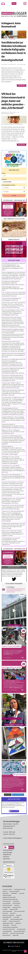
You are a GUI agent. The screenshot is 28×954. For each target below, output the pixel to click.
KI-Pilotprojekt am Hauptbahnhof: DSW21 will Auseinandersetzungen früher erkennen (13, 282)
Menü (14, 3)
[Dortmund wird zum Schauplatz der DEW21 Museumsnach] (14, 710)
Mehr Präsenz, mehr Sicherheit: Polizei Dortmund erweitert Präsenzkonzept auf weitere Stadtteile (13, 493)
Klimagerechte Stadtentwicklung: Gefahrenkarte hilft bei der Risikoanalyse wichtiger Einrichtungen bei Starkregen (13, 349)
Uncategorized (21, 929)
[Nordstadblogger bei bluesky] (8, 946)
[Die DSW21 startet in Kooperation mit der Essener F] (14, 610)
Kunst (5, 913)
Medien (12, 913)
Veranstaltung (7, 931)
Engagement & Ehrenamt (9, 897)
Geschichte (16, 903)
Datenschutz (6, 858)
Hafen (16, 905)
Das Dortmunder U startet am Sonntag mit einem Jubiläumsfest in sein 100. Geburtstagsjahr (12, 518)
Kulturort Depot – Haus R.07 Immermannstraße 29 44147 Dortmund (10, 826)
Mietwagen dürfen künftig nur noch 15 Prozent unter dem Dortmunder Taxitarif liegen (13, 452)
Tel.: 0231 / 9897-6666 (9, 832)
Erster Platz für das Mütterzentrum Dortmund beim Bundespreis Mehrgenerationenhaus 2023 (13, 325)
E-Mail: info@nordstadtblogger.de (12, 838)
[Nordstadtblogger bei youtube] (17, 946)
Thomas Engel (22, 64)
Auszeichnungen (7, 852)
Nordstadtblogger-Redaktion (7, 113)
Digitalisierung (7, 895)
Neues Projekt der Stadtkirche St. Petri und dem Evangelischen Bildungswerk (13, 461)
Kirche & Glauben (7, 911)
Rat (5, 921)
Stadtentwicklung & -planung (10, 927)
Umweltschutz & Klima (9, 929)
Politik (16, 917)
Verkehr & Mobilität (19, 931)
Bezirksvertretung (14, 891)
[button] (14, 160)
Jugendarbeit (17, 907)
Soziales (6, 925)
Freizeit (16, 901)
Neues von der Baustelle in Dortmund (13, 295)
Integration (6, 907)
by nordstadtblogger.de (16, 950)
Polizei (5, 919)
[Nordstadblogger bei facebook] (10, 946)
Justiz (5, 909)
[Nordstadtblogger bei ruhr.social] (15, 946)
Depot (21, 893)
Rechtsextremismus (14, 921)
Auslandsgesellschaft (19, 889)
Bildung (6, 893)
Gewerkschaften (7, 905)
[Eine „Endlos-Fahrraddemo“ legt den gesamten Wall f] (14, 643)
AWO (5, 891)
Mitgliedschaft (7, 854)
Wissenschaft (7, 935)
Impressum (6, 856)
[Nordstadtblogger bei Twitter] (12, 946)
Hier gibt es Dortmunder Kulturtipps (13, 306)
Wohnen (15, 935)
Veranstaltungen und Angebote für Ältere (13, 379)
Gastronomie (6, 903)
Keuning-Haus (14, 909)
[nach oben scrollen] (25, 951)
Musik (18, 915)
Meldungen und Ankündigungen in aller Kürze (11, 299)
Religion (18, 923)
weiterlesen (21, 85)
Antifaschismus (7, 889)
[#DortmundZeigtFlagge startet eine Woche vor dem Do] (14, 677)
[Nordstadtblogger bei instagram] (19, 946)
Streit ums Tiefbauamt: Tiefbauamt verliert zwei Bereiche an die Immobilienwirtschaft (12, 364)
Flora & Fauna (7, 901)
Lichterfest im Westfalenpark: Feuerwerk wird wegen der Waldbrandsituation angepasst (13, 442)
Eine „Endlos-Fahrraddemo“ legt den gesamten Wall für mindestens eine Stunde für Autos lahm (13, 404)
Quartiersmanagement (16, 919)
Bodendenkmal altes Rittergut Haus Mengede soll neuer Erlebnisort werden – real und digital (13, 337)
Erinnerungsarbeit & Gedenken (10, 899)
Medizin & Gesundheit (8, 915)
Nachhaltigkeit (7, 917)
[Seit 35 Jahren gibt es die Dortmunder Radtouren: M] (14, 776)
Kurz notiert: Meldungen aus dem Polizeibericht (13, 277)
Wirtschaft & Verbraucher (17, 933)
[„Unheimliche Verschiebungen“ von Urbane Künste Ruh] (14, 743)
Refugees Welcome (8, 923)
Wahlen (5, 933)
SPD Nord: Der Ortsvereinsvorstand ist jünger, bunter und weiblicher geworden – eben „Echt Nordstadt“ (13, 100)
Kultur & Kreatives (19, 911)
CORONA (14, 893)
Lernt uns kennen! (8, 850)
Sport (13, 925)
